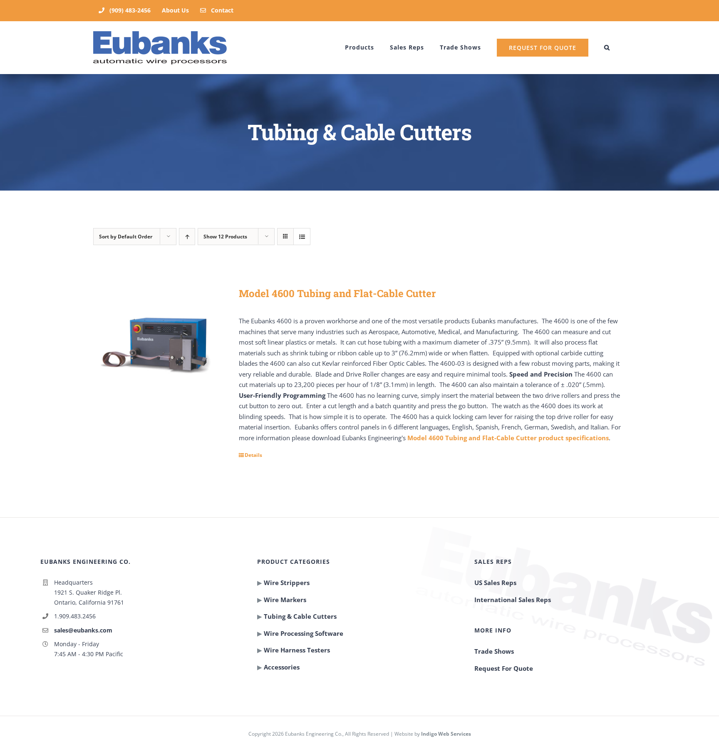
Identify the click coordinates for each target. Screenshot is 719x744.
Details (253, 455)
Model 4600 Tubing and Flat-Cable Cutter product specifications (508, 438)
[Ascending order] (187, 236)
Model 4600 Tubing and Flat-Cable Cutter (337, 293)
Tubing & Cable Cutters (300, 616)
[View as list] (302, 236)
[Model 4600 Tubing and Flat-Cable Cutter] (157, 347)
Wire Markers (285, 599)
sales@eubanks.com (83, 630)
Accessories (282, 667)
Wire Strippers (287, 582)
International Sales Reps (512, 599)
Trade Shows (494, 651)
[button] (607, 47)
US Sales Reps (495, 582)
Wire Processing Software (303, 633)
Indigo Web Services (446, 733)
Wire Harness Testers (297, 650)
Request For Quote (503, 668)
